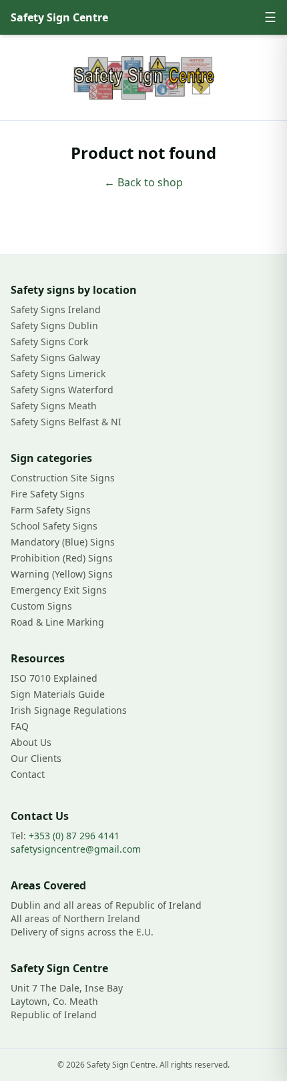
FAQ (20, 726)
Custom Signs (41, 606)
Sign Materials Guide (58, 694)
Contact (28, 774)
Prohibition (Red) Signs (62, 558)
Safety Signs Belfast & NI (66, 421)
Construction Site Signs (63, 477)
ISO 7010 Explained (54, 678)
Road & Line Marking (57, 622)
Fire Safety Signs (48, 493)
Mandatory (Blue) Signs (63, 541)
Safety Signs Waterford (62, 389)
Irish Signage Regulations (69, 710)
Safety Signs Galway (55, 357)
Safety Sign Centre (59, 17)
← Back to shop (143, 182)
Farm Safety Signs (51, 509)
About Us (31, 742)
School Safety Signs (54, 525)
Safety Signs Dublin (54, 325)
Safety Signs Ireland (56, 309)
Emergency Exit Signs (59, 590)
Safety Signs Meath (54, 405)
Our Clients (36, 758)
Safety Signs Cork (49, 341)
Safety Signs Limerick (58, 373)
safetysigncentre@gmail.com (76, 849)
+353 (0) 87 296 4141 (74, 835)
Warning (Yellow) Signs (62, 574)
